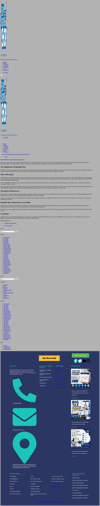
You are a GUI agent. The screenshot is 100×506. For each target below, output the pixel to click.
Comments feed (7, 348)
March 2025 (6, 260)
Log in (5, 345)
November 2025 (7, 249)
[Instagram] (88, 361)
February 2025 (7, 261)
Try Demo (6, 72)
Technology (6, 298)
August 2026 (7, 237)
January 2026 (7, 246)
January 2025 (7, 262)
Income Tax (58, 378)
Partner (5, 63)
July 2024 (6, 266)
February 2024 (7, 269)
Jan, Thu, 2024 (8, 225)
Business (6, 287)
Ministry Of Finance (60, 381)
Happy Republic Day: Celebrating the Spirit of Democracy (13, 159)
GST (5, 294)
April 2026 (6, 242)
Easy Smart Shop (7, 290)
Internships (6, 295)
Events (5, 291)
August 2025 (7, 253)
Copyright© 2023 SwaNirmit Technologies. (50, 502)
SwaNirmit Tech (59, 368)
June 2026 (6, 240)
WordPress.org (7, 349)
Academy (6, 66)
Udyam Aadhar (59, 376)
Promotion (6, 64)
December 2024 (7, 263)
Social (5, 156)
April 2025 (6, 258)
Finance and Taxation (8, 292)
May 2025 (6, 257)
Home (5, 62)
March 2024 (6, 267)
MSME (57, 373)
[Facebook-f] (76, 361)
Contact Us (6, 67)
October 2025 (7, 250)
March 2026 (6, 244)
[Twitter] (80, 361)
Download (6, 70)
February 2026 (7, 245)
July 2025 (6, 254)
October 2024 (7, 265)
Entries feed (6, 346)
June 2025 (6, 256)
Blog (5, 68)
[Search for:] (7, 231)
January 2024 (7, 270)
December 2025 (7, 248)
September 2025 (7, 252)
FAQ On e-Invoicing (56, 484)
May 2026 (6, 241)
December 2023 (7, 271)
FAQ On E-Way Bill (55, 486)
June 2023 (6, 273)
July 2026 (6, 238)
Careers (5, 288)
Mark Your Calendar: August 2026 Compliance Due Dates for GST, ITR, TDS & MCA (80, 393)
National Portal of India (61, 387)
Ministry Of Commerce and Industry (61, 384)
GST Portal (58, 371)
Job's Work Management (45, 388)
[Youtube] (84, 361)
